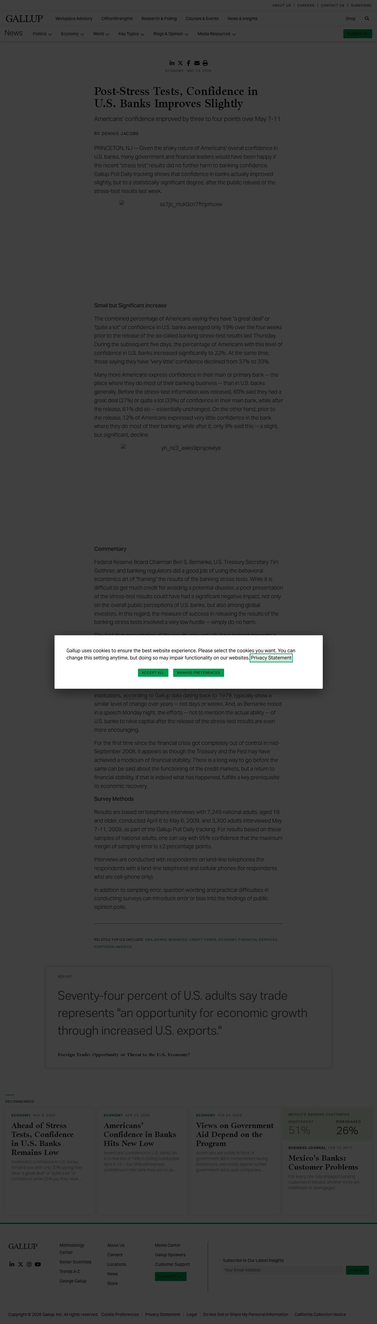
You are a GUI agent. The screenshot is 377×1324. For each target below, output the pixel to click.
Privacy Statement (271, 658)
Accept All (153, 673)
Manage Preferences (199, 673)
